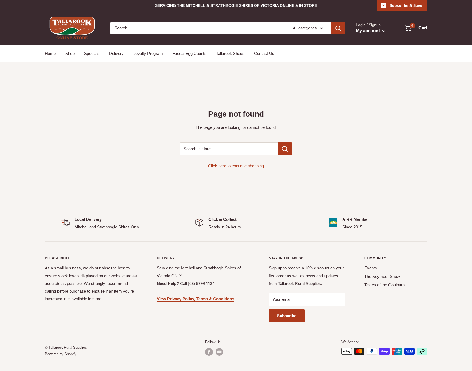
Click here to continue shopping (236, 166)
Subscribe (286, 315)
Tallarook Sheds (230, 53)
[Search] (338, 28)
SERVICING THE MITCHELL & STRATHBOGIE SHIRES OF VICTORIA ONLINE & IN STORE (236, 5)
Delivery (116, 53)
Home (50, 53)
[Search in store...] (285, 148)
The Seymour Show (382, 276)
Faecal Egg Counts (189, 53)
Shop (70, 53)
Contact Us (264, 53)
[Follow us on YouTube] (219, 352)
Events (370, 268)
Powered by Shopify (60, 354)
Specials (91, 53)
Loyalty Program (148, 53)
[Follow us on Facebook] (209, 352)
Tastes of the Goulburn (384, 285)
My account (368, 30)
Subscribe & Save (406, 5)
